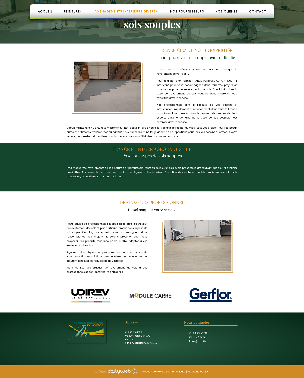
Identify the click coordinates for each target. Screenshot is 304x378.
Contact (257, 12)
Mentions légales (198, 371)
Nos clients (226, 12)
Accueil (45, 12)
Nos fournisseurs (187, 12)
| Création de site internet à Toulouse (162, 371)
